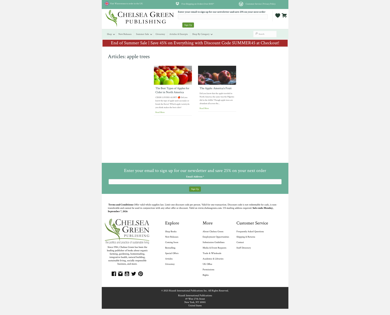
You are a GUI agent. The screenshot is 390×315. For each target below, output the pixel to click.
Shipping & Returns (245, 236)
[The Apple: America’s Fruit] (217, 75)
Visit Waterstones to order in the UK (126, 3)
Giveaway (160, 34)
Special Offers (172, 253)
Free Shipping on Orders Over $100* (197, 3)
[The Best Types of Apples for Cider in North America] (173, 75)
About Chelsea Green (213, 231)
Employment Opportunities (216, 236)
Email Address (195, 176)
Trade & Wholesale (212, 253)
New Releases (125, 34)
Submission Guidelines (214, 242)
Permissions (208, 269)
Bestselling (170, 247)
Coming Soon (171, 242)
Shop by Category (200, 34)
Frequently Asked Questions (250, 231)
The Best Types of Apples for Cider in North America (172, 90)
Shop (109, 34)
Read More (160, 112)
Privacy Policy (269, 3)
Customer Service (253, 3)
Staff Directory (243, 247)
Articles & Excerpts (178, 34)
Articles (169, 258)
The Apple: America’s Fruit (216, 88)
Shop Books (171, 231)
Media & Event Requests (215, 247)
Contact (240, 242)
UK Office (207, 264)
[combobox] (265, 34)
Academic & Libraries (213, 258)
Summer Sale (142, 34)
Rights (206, 275)
